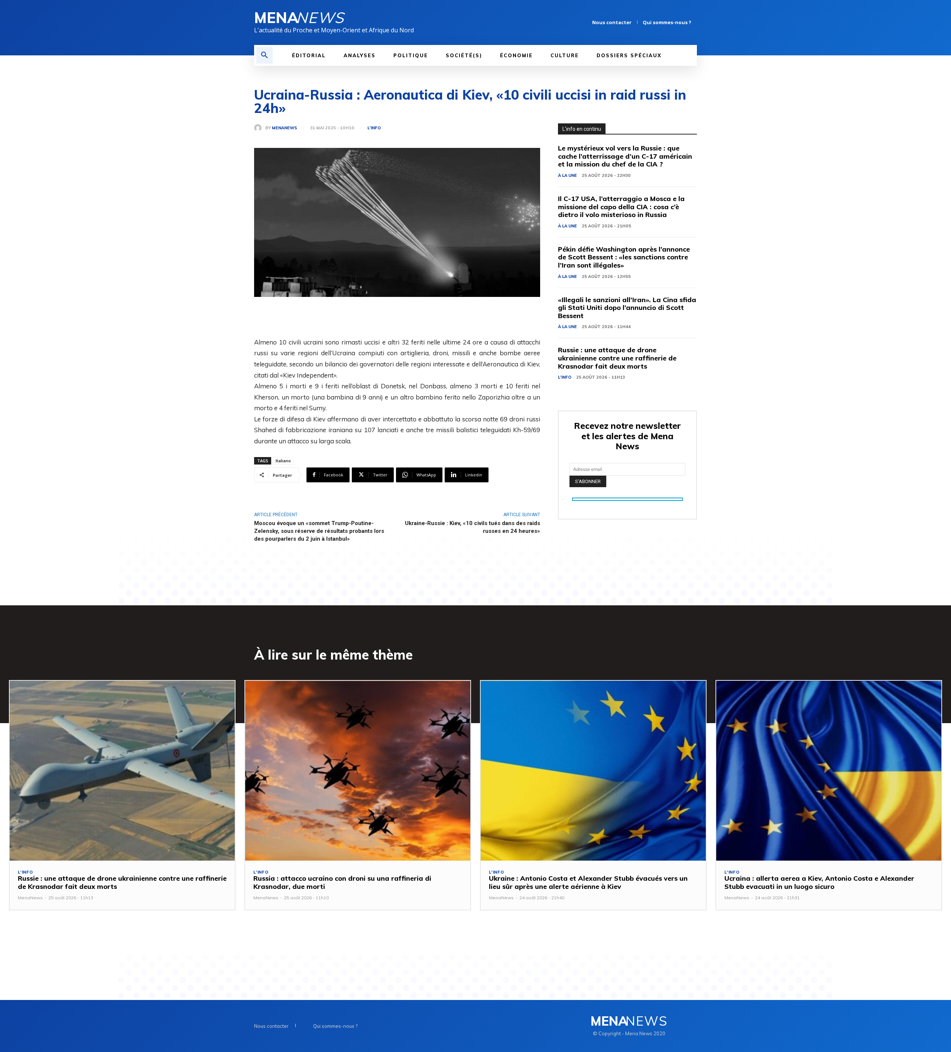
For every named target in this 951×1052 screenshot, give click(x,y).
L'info (374, 128)
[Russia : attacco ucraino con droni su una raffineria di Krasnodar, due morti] (357, 771)
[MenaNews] (259, 128)
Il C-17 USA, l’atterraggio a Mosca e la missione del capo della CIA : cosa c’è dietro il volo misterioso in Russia (621, 206)
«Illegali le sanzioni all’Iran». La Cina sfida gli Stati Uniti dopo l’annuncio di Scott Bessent (627, 307)
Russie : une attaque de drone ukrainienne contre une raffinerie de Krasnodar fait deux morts (617, 358)
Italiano (283, 460)
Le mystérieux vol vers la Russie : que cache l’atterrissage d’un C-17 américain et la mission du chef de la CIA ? (625, 156)
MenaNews (284, 128)
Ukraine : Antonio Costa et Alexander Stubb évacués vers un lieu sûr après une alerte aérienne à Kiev (588, 882)
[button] (264, 55)
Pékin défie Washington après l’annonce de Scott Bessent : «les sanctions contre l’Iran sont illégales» (624, 257)
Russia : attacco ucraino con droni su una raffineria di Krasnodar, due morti (342, 882)
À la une (567, 175)
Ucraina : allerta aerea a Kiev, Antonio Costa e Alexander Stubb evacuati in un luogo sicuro (819, 882)
